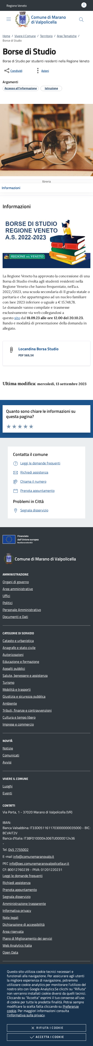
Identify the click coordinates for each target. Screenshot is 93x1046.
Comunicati (11, 755)
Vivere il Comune (25, 36)
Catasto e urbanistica (18, 640)
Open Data (10, 952)
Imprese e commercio (18, 724)
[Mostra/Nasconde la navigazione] (8, 19)
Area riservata (13, 931)
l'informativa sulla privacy (26, 1015)
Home (6, 36)
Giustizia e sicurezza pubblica (24, 696)
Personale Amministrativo (22, 609)
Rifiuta (49, 1027)
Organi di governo (16, 581)
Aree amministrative (18, 588)
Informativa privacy (17, 910)
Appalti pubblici (14, 668)
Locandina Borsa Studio (38, 349)
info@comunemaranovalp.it (33, 856)
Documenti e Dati (15, 616)
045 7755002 (18, 849)
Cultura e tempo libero (19, 717)
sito (17, 318)
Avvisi (7, 762)
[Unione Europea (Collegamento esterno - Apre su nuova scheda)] (46, 540)
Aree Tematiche (67, 36)
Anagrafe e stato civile (19, 647)
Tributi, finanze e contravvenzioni (27, 710)
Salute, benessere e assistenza (25, 675)
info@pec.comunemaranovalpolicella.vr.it (39, 863)
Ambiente (10, 703)
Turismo (8, 682)
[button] (16, 6)
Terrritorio (46, 36)
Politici (8, 602)
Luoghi (8, 786)
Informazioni (11, 187)
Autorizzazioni (13, 654)
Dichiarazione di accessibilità (24, 924)
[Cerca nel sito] (81, 19)
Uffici (6, 595)
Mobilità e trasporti (17, 689)
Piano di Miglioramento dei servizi (27, 938)
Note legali (10, 917)
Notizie (8, 748)
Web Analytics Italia (17, 945)
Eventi (7, 793)
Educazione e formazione (21, 661)
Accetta (50, 1036)
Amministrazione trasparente (24, 903)
